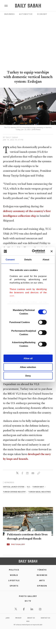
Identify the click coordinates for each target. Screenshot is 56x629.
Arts (42, 580)
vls (28, 487)
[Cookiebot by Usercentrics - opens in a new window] (33, 251)
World (14, 575)
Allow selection (28, 367)
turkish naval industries (39, 492)
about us (31, 618)
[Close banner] (51, 251)
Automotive (26, 14)
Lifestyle (14, 580)
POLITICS (14, 570)
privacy (18, 618)
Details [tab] (28, 259)
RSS (28, 621)
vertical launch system (13, 487)
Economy (42, 14)
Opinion (42, 586)
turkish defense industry (14, 492)
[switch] (42, 322)
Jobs (7, 618)
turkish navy (38, 487)
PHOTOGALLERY (18, 544)
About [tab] (46, 259)
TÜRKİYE (42, 570)
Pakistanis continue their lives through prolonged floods (27, 536)
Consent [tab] (10, 259)
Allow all (28, 358)
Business (9, 14)
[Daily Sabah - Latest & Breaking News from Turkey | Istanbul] (28, 6)
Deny (28, 375)
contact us (45, 618)
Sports (14, 586)
